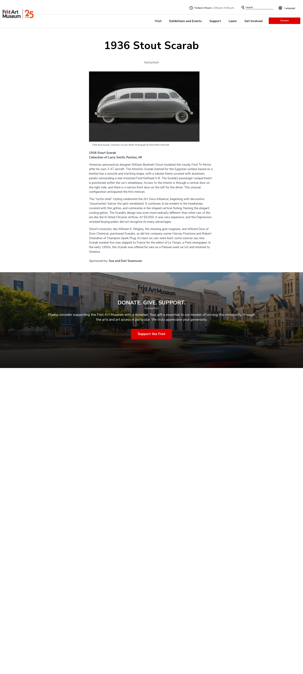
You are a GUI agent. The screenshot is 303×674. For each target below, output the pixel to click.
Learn (233, 21)
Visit (158, 21)
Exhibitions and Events (185, 21)
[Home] (18, 14)
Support (215, 21)
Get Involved (253, 21)
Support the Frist (151, 334)
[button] (243, 7)
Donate (284, 20)
